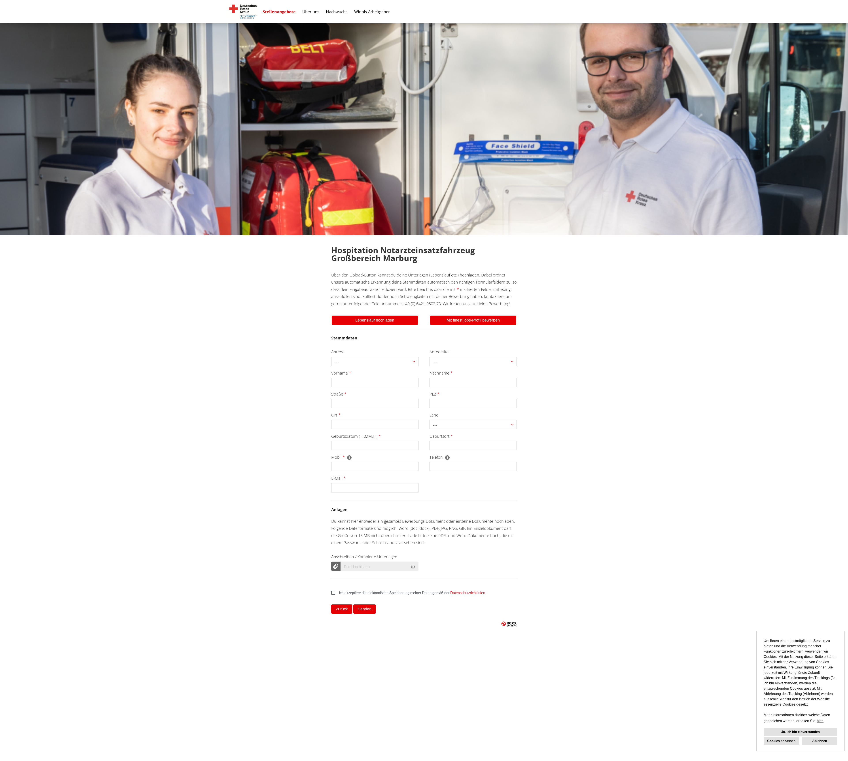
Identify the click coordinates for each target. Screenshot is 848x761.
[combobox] (374, 361)
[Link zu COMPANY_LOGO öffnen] (242, 11)
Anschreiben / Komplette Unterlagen (364, 556)
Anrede (337, 351)
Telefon (437, 457)
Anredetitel (439, 351)
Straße (338, 394)
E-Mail (338, 478)
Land (434, 415)
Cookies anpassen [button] (781, 741)
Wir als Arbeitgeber (372, 11)
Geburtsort (441, 436)
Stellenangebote (279, 11)
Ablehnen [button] (819, 741)
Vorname (341, 373)
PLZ (434, 394)
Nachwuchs (337, 11)
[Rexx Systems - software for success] (509, 624)
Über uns (310, 11)
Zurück (342, 609)
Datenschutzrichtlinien (467, 593)
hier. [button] (820, 721)
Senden (364, 609)
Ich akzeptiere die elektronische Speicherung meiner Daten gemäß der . (412, 593)
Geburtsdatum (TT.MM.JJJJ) (356, 436)
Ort (336, 415)
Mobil (338, 457)
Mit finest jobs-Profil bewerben (473, 320)
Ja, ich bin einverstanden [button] (800, 732)
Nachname (441, 373)
